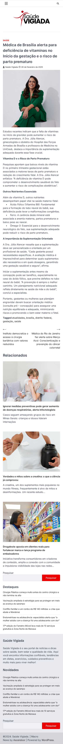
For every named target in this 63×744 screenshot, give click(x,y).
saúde (17, 321)
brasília (30, 317)
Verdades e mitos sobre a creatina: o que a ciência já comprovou (31, 478)
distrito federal (43, 317)
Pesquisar (8, 572)
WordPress (48, 740)
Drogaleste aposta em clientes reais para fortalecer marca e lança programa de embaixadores (26, 550)
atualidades (18, 317)
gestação (8, 321)
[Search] (58, 3)
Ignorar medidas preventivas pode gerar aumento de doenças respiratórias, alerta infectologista (31, 408)
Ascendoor (19, 740)
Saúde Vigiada (11, 67)
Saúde (6, 40)
